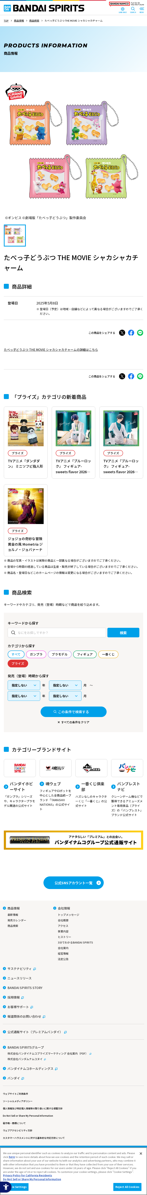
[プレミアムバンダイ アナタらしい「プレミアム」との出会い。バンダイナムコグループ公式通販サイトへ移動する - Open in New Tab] (73, 840)
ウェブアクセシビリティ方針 (17, 1130)
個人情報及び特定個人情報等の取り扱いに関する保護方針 (33, 1108)
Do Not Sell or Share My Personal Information (28, 1115)
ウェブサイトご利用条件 (15, 1093)
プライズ (18, 453)
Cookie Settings (16, 1187)
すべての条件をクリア (75, 722)
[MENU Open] (141, 10)
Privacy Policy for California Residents (27, 1175)
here (12, 1157)
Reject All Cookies (127, 1187)
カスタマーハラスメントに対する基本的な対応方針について (34, 1137)
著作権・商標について (14, 1123)
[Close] (141, 1153)
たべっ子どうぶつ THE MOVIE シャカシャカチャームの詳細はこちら (51, 349)
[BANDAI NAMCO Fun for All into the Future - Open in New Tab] (126, 5)
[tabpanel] (73, 151)
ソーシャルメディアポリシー (18, 1101)
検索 (123, 632)
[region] (73, 1171)
